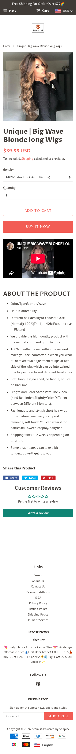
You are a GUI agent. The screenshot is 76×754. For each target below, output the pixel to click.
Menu (12, 11)
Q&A (38, 597)
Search (38, 575)
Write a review (38, 513)
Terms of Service (38, 620)
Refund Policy (38, 609)
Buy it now (38, 226)
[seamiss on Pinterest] (38, 685)
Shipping (27, 159)
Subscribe (58, 716)
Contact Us (38, 586)
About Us (38, 581)
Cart (45, 11)
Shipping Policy (38, 614)
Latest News (38, 632)
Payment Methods (38, 592)
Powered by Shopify (56, 729)
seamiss (37, 729)
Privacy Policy (38, 603)
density (8, 169)
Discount (38, 640)
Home (7, 46)
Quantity (9, 187)
